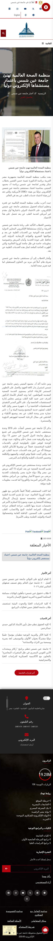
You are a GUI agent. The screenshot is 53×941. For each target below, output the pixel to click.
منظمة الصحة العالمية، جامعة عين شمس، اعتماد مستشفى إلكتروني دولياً (26, 556)
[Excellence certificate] (10, 930)
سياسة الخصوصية (14, 911)
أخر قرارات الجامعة (26, 673)
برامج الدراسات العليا (39, 843)
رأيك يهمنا (46, 876)
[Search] (3, 33)
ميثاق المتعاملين (38, 921)
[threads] (25, 15)
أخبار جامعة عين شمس (22, 93)
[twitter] (33, 9)
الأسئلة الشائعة (14, 921)
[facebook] (40, 9)
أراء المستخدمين (43, 882)
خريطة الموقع (42, 800)
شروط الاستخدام (26, 927)
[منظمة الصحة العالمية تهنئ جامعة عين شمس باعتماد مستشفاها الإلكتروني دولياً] (26, 144)
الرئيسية (42, 93)
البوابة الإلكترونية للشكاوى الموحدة (33, 815)
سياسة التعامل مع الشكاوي (38, 913)
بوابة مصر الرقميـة (40, 811)
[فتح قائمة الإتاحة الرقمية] (46, 7)
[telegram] (33, 15)
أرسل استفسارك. (26, 745)
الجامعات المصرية (40, 804)
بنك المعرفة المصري (39, 808)
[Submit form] (6, 868)
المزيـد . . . (44, 819)
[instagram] (17, 9)
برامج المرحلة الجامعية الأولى (35, 839)
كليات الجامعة (42, 835)
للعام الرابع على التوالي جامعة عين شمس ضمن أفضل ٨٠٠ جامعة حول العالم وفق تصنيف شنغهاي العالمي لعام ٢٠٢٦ (26, 583)
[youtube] (25, 9)
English (17, 15)
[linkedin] (9, 9)
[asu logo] (26, 29)
